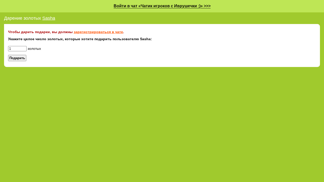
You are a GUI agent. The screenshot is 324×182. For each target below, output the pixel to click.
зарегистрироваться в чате (98, 32)
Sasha (48, 18)
